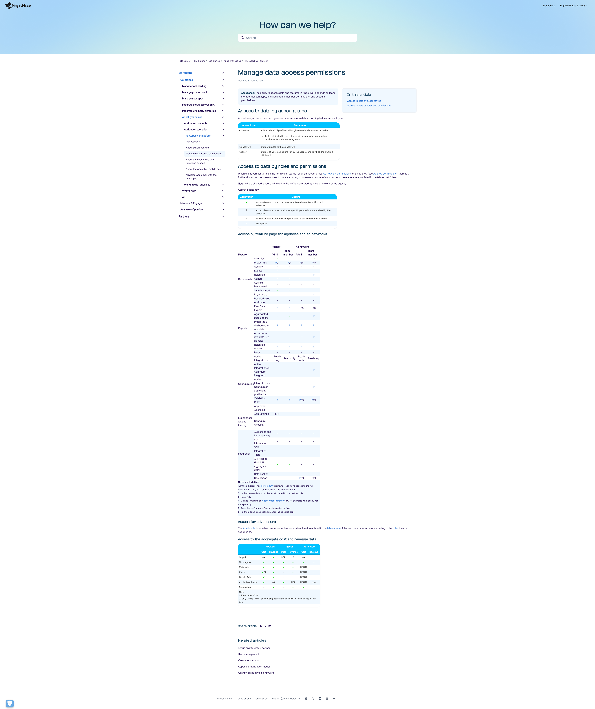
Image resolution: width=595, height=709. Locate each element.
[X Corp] (265, 626)
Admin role (249, 528)
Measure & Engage (191, 203)
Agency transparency (273, 500)
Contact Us (262, 698)
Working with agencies (197, 184)
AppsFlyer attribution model (254, 666)
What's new (189, 190)
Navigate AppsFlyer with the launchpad (201, 176)
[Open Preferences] (10, 703)
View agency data (248, 660)
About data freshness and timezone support (200, 161)
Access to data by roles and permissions (369, 105)
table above (334, 528)
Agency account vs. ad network (256, 672)
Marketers (199, 61)
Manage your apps (193, 98)
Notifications (193, 141)
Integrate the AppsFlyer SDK (198, 104)
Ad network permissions (337, 173)
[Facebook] (261, 626)
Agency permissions (385, 173)
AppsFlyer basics (232, 61)
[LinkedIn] (270, 626)
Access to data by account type (364, 100)
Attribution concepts (195, 123)
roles (395, 528)
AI (183, 197)
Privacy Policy (224, 698)
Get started (214, 61)
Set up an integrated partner (254, 647)
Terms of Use (243, 698)
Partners (183, 216)
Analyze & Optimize (191, 209)
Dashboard (549, 5)
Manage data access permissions (204, 153)
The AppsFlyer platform (256, 61)
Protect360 (267, 485)
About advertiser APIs (197, 147)
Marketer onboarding (194, 86)
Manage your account (194, 92)
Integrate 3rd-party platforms (199, 110)
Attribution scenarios (196, 129)
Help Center (184, 61)
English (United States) (572, 5)
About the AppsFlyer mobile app (203, 169)
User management (248, 654)
